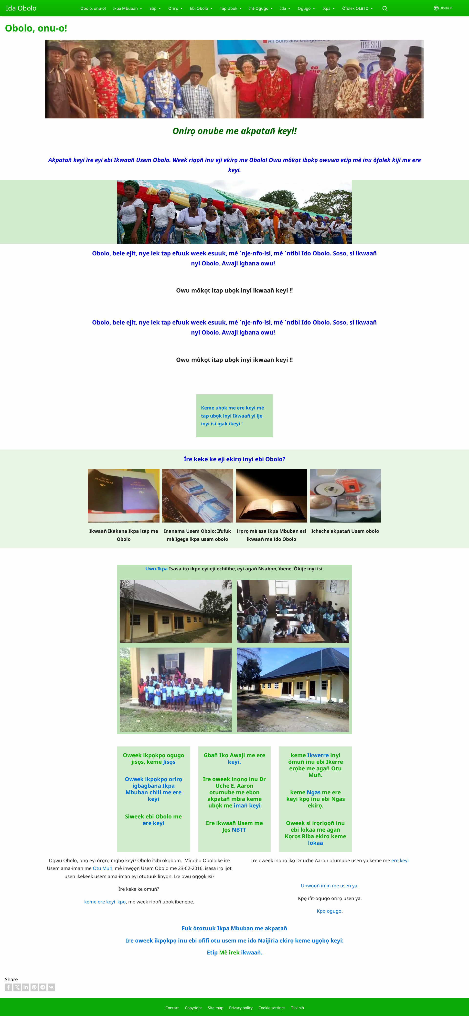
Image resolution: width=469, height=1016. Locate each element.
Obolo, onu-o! (93, 8)
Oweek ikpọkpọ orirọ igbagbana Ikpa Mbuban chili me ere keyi (153, 789)
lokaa (315, 843)
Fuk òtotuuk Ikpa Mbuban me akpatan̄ (234, 928)
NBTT (239, 829)
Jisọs (169, 761)
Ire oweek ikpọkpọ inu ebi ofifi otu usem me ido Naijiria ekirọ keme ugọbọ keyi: (234, 940)
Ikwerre (318, 755)
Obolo (444, 8)
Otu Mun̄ (102, 868)
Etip (212, 952)
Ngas (313, 792)
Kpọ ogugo (329, 911)
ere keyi (153, 823)
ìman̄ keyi (246, 805)
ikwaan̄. (251, 952)
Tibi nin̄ (297, 1007)
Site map (215, 1007)
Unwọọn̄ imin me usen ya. (330, 885)
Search (385, 8)
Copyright (193, 1007)
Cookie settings (271, 1007)
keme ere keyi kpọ (105, 901)
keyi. (234, 761)
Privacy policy (241, 1007)
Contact (172, 1007)
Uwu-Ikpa (156, 568)
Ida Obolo (21, 7)
